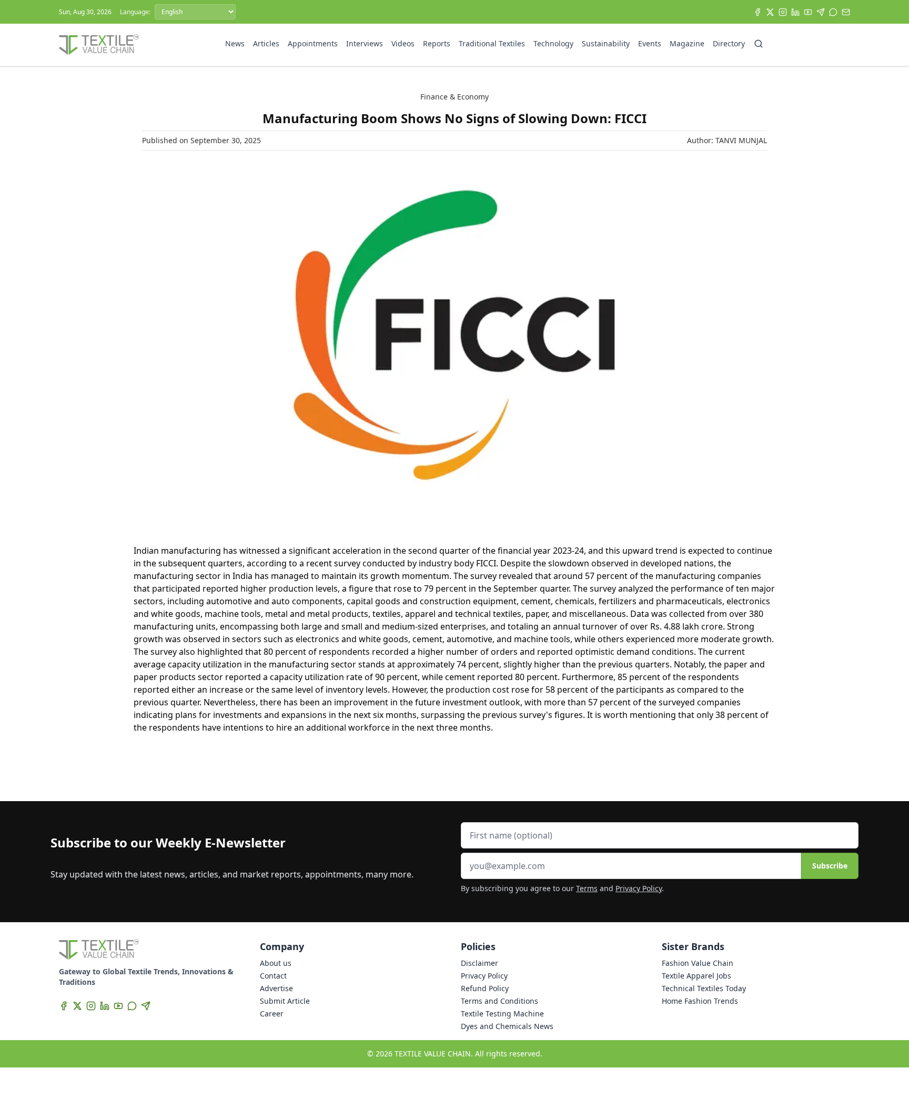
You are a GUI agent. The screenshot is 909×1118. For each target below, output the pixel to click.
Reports (436, 43)
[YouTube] (808, 12)
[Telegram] (820, 12)
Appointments (313, 43)
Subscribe (829, 866)
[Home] (99, 44)
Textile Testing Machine (502, 1014)
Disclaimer (479, 963)
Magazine (687, 43)
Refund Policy (485, 988)
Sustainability (606, 43)
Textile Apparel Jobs (696, 976)
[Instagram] (783, 12)
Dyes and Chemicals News (507, 1026)
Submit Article (285, 1001)
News (235, 43)
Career (272, 1014)
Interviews (364, 43)
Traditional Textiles (492, 43)
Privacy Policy (638, 888)
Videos (403, 43)
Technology (553, 43)
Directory (729, 43)
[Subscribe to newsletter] (846, 12)
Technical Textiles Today (704, 988)
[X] (770, 12)
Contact (273, 976)
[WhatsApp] (833, 12)
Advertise (276, 988)
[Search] (758, 43)
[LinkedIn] (795, 12)
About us (275, 963)
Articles (266, 43)
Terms (587, 888)
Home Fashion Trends (700, 1001)
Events (649, 43)
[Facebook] (757, 12)
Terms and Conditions (499, 1001)
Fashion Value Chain (697, 963)
